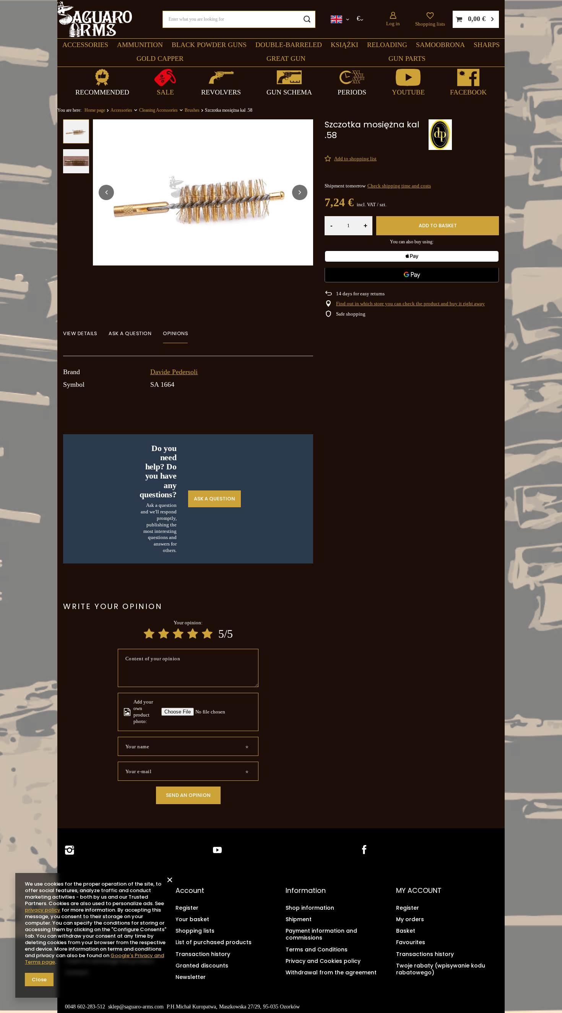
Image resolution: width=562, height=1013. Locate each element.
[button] (106, 192)
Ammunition (140, 45)
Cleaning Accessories (158, 110)
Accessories (85, 45)
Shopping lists (430, 24)
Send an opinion (188, 795)
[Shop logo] (94, 19)
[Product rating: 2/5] (163, 633)
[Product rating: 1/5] (149, 633)
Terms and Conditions (317, 949)
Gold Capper (160, 58)
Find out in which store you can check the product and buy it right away (410, 303)
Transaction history (202, 954)
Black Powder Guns (209, 45)
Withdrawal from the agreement (331, 972)
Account (189, 890)
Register (186, 907)
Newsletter (190, 977)
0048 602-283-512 (85, 1007)
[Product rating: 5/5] (207, 633)
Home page (94, 110)
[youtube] (217, 850)
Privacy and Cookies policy (323, 961)
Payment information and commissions (321, 934)
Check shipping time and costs (399, 186)
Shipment (299, 919)
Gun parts (407, 58)
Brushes (192, 110)
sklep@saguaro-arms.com (136, 1007)
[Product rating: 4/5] (192, 633)
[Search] (306, 19)
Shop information (310, 907)
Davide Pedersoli (174, 372)
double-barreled (288, 45)
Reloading (387, 45)
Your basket (192, 919)
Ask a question (214, 498)
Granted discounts (201, 965)
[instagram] (69, 850)
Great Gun (285, 58)
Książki (344, 45)
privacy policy (42, 910)
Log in (393, 23)
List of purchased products (213, 942)
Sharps (487, 45)
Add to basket (438, 225)
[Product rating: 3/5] (178, 633)
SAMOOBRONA (440, 45)
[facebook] (363, 850)
